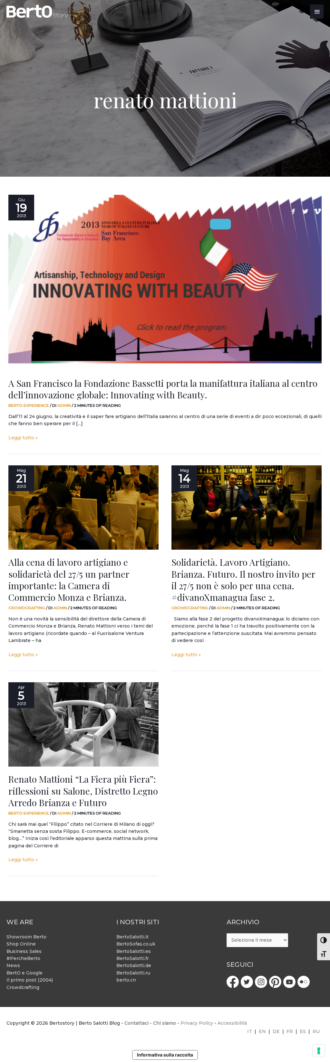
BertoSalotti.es (133, 951)
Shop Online (21, 944)
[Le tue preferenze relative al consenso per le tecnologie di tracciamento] (319, 1051)
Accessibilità (232, 1023)
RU (316, 1031)
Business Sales (24, 951)
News (13, 965)
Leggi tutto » (23, 437)
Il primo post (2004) (29, 980)
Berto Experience (28, 405)
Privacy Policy (196, 1023)
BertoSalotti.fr (132, 958)
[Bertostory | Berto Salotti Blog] (37, 11)
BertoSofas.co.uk (135, 944)
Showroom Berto (26, 937)
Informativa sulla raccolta (165, 1054)
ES (303, 1031)
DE (276, 1031)
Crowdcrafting (26, 607)
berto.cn (126, 980)
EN (262, 1031)
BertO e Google (24, 973)
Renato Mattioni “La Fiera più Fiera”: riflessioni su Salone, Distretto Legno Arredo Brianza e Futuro (83, 790)
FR (289, 1031)
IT (249, 1031)
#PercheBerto (23, 958)
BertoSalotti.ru (133, 973)
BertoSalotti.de (133, 965)
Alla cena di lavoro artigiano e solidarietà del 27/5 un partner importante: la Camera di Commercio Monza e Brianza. (68, 579)
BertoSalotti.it (132, 937)
